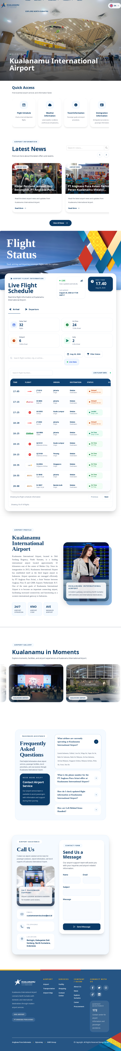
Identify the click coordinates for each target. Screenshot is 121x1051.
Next (106, 497)
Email (85, 875)
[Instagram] (105, 987)
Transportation (49, 988)
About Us (77, 986)
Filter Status (95, 354)
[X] (99, 987)
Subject (66, 887)
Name (65, 875)
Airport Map (48, 993)
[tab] (14, 309)
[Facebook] (92, 987)
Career (76, 1002)
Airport (46, 984)
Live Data (73, 362)
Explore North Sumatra (36, 11)
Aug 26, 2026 (75, 354)
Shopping (62, 988)
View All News (58, 223)
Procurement (79, 1006)
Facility (61, 984)
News (76, 991)
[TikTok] (92, 994)
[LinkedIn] (99, 994)
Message (67, 899)
